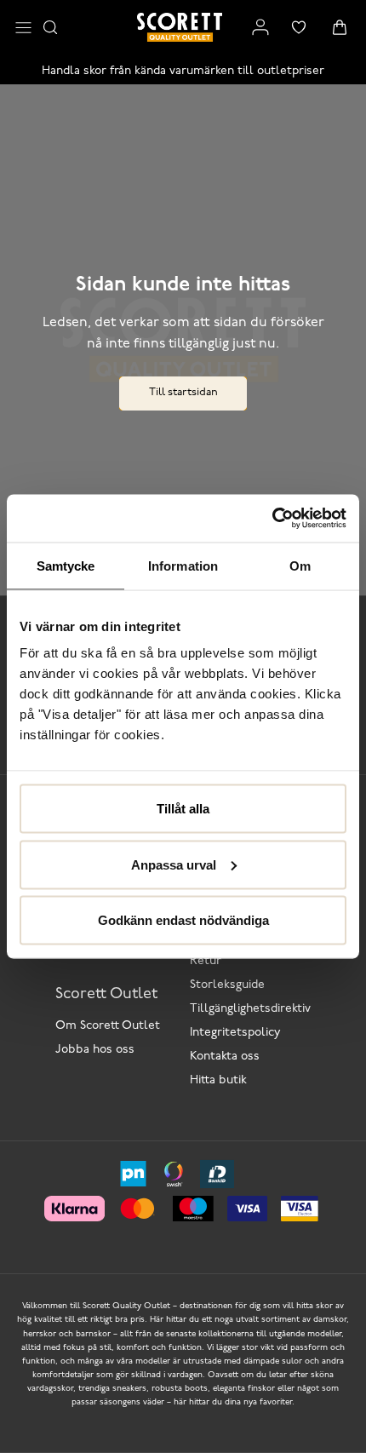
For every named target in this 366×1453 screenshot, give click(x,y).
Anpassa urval (173, 864)
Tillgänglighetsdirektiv (250, 1008)
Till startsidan (183, 392)
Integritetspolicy (235, 1032)
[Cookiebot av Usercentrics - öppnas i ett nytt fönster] (271, 519)
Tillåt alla (183, 808)
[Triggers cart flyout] (339, 27)
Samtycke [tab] (66, 565)
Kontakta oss (225, 1056)
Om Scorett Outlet (107, 1025)
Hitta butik (218, 1080)
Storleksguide (227, 985)
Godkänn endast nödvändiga (183, 920)
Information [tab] (183, 565)
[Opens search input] (50, 27)
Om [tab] (300, 565)
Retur (205, 961)
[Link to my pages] (260, 27)
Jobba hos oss (94, 1049)
